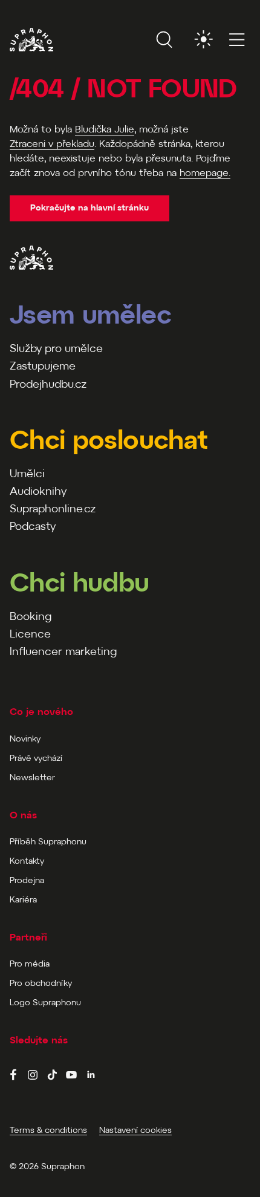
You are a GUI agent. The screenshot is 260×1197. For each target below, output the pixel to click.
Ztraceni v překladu (52, 144)
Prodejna (27, 881)
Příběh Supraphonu (48, 842)
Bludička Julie (104, 129)
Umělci (27, 474)
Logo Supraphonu (45, 1003)
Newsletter (32, 778)
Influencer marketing (63, 652)
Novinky (25, 739)
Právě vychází (36, 759)
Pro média (30, 964)
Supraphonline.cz (53, 509)
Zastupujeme (43, 367)
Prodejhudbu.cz (48, 385)
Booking (30, 617)
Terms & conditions (48, 1131)
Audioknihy (38, 492)
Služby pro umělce (56, 349)
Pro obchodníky (41, 984)
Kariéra (23, 900)
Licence (30, 635)
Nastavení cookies (135, 1131)
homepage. (205, 173)
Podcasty (33, 527)
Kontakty (27, 862)
